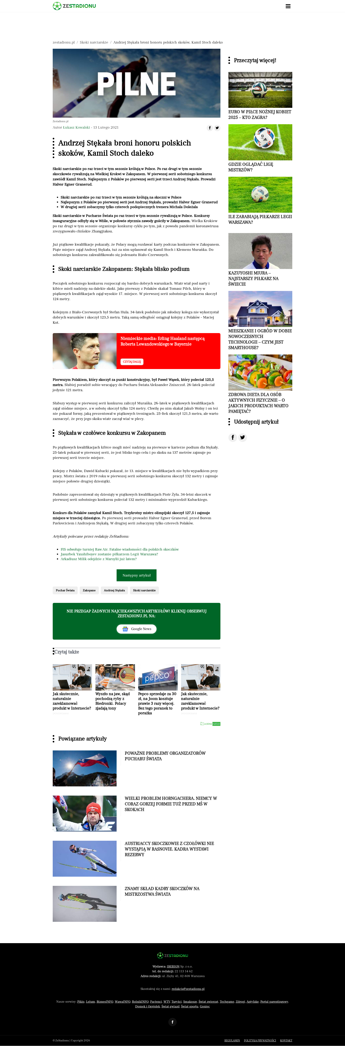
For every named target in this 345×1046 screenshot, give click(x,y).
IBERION (173, 967)
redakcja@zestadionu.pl (188, 989)
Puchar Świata (65, 590)
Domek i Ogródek (147, 1006)
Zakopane (89, 590)
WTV (167, 1002)
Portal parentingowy (274, 1002)
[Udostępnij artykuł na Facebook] (210, 128)
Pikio (80, 1002)
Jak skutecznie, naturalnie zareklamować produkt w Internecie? (72, 701)
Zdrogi (240, 1002)
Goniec (205, 1006)
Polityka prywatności (260, 1040)
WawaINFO (122, 1002)
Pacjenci (156, 1002)
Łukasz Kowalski (76, 127)
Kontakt (286, 1040)
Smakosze (190, 1002)
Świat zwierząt (208, 1002)
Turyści (177, 1002)
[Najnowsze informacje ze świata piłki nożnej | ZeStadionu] (74, 6)
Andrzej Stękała (114, 590)
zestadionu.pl (64, 42)
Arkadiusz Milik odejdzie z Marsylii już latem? (99, 559)
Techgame (227, 1002)
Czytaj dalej (132, 362)
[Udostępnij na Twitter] (242, 437)
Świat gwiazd (170, 1006)
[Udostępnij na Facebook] (232, 437)
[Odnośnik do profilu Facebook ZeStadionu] (172, 1022)
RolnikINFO (140, 1002)
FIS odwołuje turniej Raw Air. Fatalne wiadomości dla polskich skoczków (120, 549)
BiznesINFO (105, 1002)
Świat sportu (189, 1006)
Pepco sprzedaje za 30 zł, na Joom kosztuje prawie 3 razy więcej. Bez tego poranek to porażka (157, 703)
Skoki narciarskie (94, 42)
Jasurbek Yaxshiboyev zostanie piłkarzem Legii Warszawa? (109, 554)
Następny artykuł (137, 575)
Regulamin (232, 1040)
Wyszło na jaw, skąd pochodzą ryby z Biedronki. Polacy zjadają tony (112, 701)
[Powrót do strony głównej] (172, 955)
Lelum (90, 1002)
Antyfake (253, 1002)
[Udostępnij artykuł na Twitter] (217, 128)
